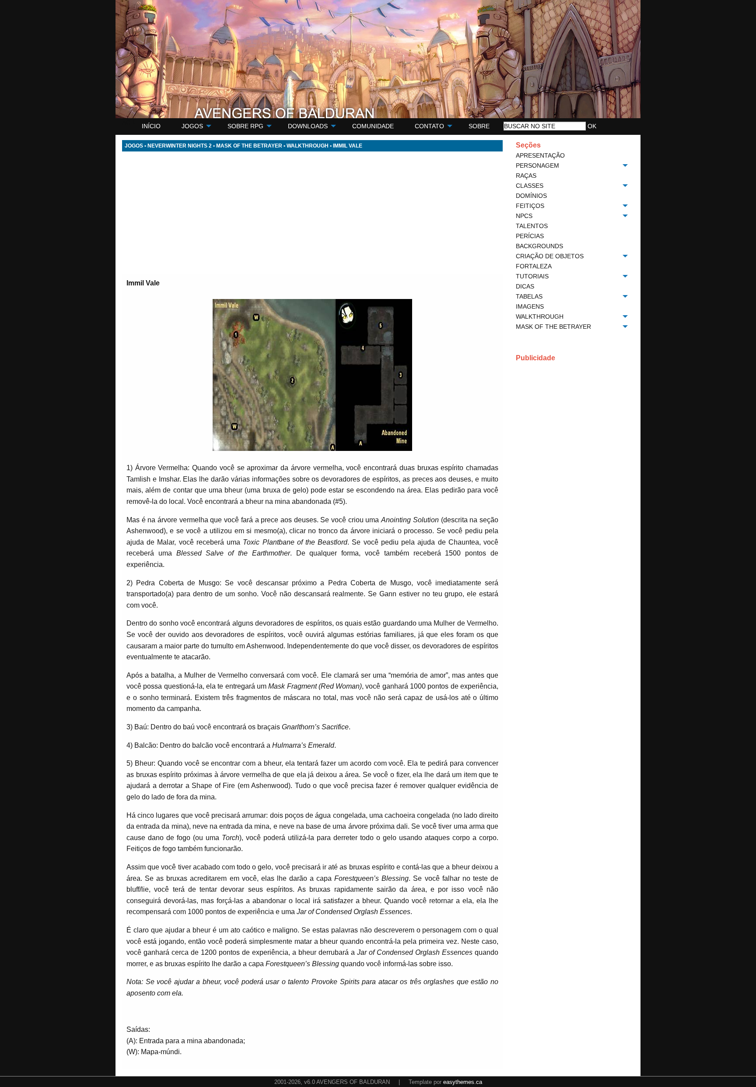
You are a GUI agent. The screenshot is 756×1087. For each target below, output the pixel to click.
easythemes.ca (462, 1082)
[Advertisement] (312, 212)
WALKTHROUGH (308, 146)
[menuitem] (151, 126)
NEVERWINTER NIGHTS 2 (179, 146)
